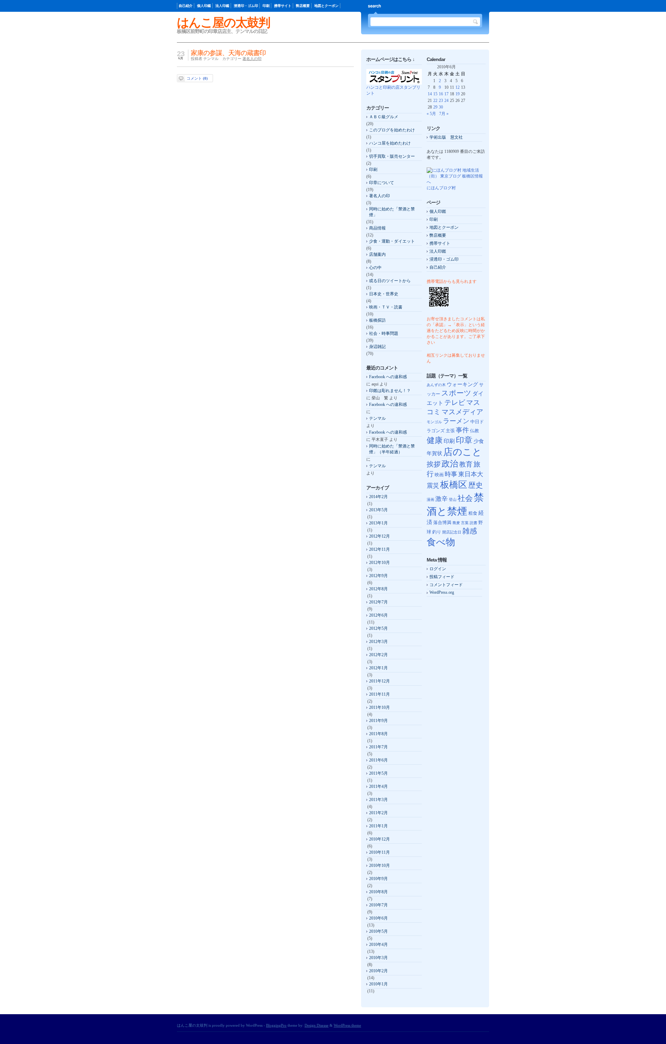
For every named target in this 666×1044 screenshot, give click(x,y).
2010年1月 (378, 984)
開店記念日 (451, 532)
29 (435, 107)
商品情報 (377, 228)
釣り (436, 531)
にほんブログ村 (441, 187)
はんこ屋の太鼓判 (223, 22)
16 (441, 94)
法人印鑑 (222, 6)
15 (435, 94)
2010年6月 (378, 918)
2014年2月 (378, 496)
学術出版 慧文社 (446, 137)
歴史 (475, 485)
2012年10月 (379, 562)
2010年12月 (379, 839)
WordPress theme (347, 1025)
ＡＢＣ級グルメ (383, 116)
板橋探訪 (377, 320)
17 (446, 94)
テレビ (454, 402)
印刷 (266, 6)
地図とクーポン (326, 6)
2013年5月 (378, 509)
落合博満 (442, 522)
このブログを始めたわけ (392, 130)
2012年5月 (378, 628)
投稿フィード (441, 576)
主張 (450, 430)
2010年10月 (379, 865)
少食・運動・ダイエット (392, 241)
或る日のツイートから (390, 280)
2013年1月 (378, 523)
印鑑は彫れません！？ (390, 390)
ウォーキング (462, 384)
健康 (435, 440)
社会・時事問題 (383, 333)
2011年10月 (379, 707)
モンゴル (434, 422)
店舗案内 (377, 254)
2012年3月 (378, 641)
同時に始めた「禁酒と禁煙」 (392, 212)
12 (457, 87)
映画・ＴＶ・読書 (385, 307)
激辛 (441, 498)
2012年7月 (378, 602)
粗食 (472, 513)
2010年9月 (378, 878)
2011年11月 (379, 694)
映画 (439, 474)
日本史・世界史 (383, 294)
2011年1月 (378, 826)
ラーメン (456, 421)
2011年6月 (378, 760)
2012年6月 (378, 615)
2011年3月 (378, 799)
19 (457, 94)
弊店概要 (303, 6)
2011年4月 (378, 786)
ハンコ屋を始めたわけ (390, 143)
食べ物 (441, 542)
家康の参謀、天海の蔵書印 (228, 52)
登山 (452, 500)
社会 (465, 498)
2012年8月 (378, 588)
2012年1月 (378, 667)
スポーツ (456, 393)
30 (441, 107)
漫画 (430, 500)
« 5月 (431, 113)
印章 (464, 440)
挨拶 (434, 464)
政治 (450, 463)
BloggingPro (276, 1025)
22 (435, 100)
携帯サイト (282, 6)
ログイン (437, 568)
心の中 (375, 267)
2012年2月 (378, 654)
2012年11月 (379, 549)
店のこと (462, 452)
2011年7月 (378, 747)
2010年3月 (378, 957)
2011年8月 (378, 733)
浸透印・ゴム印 (246, 6)
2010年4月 (378, 944)
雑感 (469, 531)
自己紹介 (186, 6)
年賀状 (434, 453)
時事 (451, 474)
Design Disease (316, 1025)
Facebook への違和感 (388, 376)
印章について (381, 182)
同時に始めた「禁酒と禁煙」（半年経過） (392, 449)
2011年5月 (378, 773)
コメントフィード (446, 584)
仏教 (474, 430)
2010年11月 (379, 852)
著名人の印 (252, 58)
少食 (478, 441)
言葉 (465, 523)
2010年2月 (378, 970)
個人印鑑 (204, 6)
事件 (462, 430)
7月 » (444, 113)
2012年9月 (378, 575)
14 (430, 94)
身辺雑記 (377, 346)
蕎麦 (456, 523)
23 (441, 100)
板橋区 (453, 485)
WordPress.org (441, 592)
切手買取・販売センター (392, 156)
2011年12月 (379, 681)
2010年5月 (378, 931)
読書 (473, 523)
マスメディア (462, 412)
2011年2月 (378, 812)
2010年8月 (378, 891)
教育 (465, 464)
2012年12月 (379, 536)
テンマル (377, 418)
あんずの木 (436, 385)
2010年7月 (378, 905)
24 (446, 100)
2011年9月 (378, 720)
